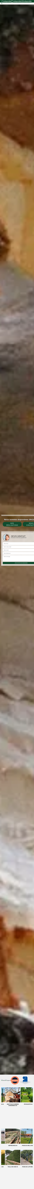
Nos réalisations (12, 524)
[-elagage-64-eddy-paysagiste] (8, 4)
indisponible (6, 1)
